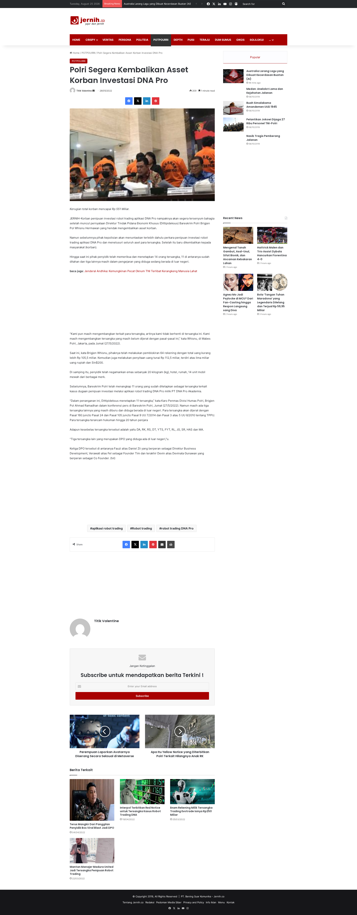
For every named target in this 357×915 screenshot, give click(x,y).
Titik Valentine (84, 90)
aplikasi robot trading (107, 528)
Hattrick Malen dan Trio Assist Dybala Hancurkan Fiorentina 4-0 (272, 253)
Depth (178, 39)
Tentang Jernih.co (133, 902)
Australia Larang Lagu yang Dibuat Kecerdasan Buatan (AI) (265, 75)
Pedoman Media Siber (168, 902)
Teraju (205, 39)
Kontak (230, 902)
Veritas (107, 39)
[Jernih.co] (88, 21)
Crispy (90, 39)
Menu (221, 902)
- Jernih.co (218, 896)
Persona (125, 39)
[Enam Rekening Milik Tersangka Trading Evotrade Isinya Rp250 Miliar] (192, 791)
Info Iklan (211, 902)
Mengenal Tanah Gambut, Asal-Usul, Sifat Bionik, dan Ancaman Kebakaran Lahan (170, 3)
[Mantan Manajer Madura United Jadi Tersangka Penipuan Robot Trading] (92, 850)
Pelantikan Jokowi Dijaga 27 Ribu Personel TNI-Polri (265, 121)
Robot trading (142, 528)
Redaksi (149, 902)
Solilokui (257, 39)
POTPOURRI (88, 52)
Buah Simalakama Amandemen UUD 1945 (261, 105)
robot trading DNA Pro (177, 528)
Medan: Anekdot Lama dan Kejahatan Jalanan (264, 91)
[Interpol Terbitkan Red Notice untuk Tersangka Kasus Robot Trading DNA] (142, 791)
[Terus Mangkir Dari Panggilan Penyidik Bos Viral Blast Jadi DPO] (92, 800)
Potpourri (160, 39)
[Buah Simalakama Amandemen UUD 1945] (233, 108)
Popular (255, 57)
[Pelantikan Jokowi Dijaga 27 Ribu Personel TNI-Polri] (233, 124)
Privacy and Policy (193, 902)
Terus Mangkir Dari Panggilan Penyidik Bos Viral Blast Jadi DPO (92, 826)
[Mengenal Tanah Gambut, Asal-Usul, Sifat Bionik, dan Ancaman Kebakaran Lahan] (238, 235)
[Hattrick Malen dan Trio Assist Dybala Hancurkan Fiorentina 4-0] (272, 235)
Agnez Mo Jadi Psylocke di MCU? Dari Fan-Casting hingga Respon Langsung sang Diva (238, 302)
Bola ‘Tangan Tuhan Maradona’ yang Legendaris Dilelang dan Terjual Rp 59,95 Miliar (271, 302)
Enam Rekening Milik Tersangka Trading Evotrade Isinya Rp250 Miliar (191, 811)
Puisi (191, 39)
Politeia (142, 39)
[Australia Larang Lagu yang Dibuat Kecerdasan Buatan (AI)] (233, 76)
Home (76, 39)
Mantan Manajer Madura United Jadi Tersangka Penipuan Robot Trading (91, 870)
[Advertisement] (215, 20)
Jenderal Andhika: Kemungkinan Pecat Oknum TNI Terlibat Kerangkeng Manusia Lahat (140, 271)
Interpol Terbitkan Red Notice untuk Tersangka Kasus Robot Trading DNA (140, 811)
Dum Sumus (223, 39)
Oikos (240, 39)
